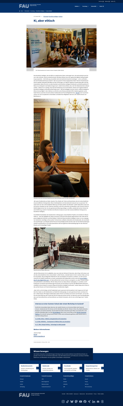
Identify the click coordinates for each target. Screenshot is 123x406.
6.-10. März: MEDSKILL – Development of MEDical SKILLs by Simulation (52, 321)
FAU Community (88, 386)
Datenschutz (82, 394)
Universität (93, 6)
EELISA (77, 93)
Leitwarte (65, 384)
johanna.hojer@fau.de (39, 336)
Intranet (65, 381)
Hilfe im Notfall (69, 394)
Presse (86, 381)
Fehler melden (101, 394)
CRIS (43, 379)
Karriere (86, 384)
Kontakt (63, 394)
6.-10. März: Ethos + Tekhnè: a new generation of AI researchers (50, 319)
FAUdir (64, 379)
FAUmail (22, 379)
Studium (77, 6)
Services (100, 1)
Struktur (106, 1)
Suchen (112, 1)
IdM (64, 386)
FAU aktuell (45, 16)
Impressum (76, 394)
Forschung (84, 6)
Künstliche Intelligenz (53, 16)
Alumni (86, 379)
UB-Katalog (22, 386)
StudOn (21, 381)
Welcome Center (45, 384)
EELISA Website (56, 312)
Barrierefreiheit (89, 394)
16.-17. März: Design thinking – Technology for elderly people (50, 324)
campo (21, 384)
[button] (29, 368)
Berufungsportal (45, 381)
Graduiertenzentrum (46, 386)
